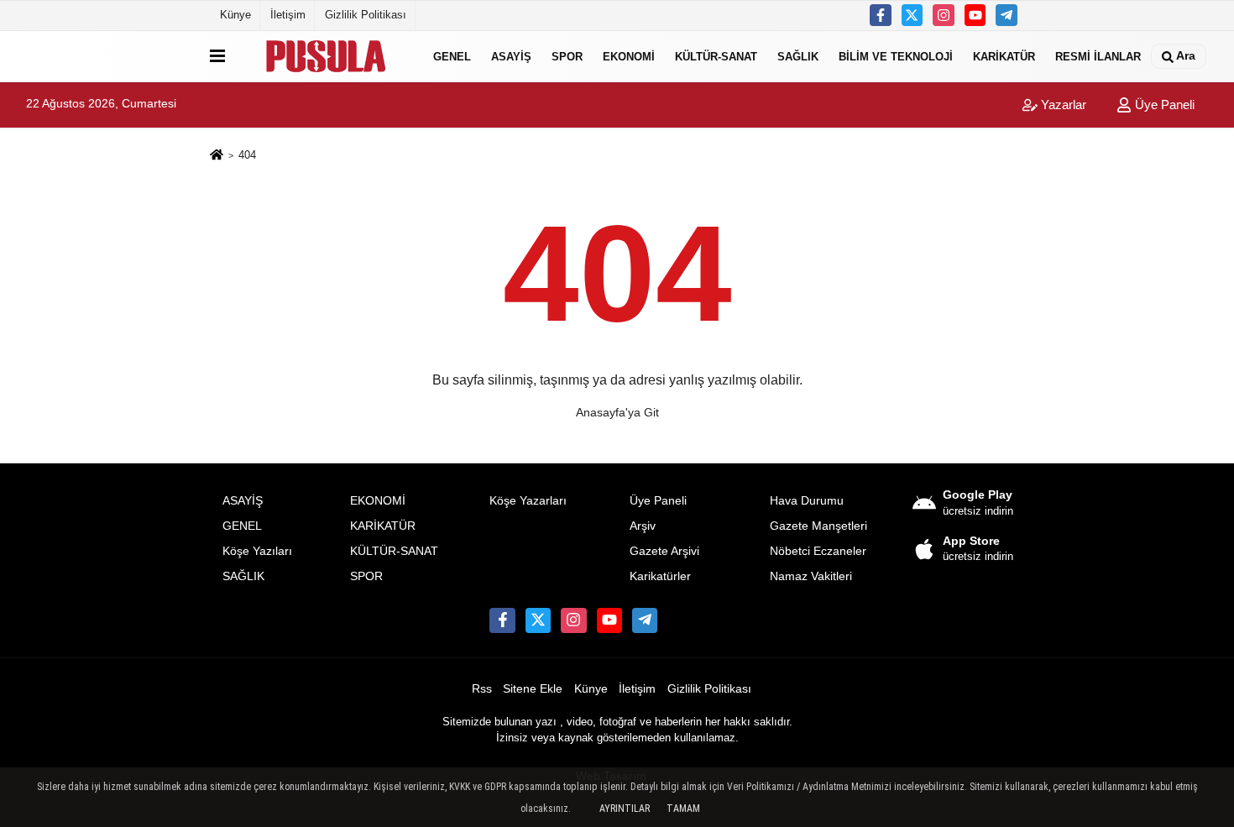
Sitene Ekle (532, 689)
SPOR (567, 56)
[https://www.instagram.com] (943, 15)
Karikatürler (660, 576)
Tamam (683, 808)
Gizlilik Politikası (365, 14)
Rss (482, 689)
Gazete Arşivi (664, 551)
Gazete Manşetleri (818, 526)
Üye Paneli (1163, 104)
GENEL (452, 56)
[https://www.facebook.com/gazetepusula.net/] (881, 15)
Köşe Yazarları (528, 501)
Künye (235, 14)
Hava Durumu (807, 501)
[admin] (1006, 15)
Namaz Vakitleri (811, 576)
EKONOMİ (629, 56)
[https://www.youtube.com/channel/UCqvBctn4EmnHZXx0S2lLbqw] (975, 15)
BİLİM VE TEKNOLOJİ (896, 56)
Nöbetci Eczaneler (818, 551)
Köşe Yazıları (257, 551)
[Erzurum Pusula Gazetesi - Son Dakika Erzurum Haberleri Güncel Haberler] (326, 56)
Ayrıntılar (624, 808)
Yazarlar (1062, 104)
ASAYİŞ (511, 56)
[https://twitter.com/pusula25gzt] (912, 15)
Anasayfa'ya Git (617, 412)
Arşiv (643, 526)
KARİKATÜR (1004, 56)
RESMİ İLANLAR (1098, 56)
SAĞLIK (797, 56)
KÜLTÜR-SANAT (716, 56)
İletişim (288, 14)
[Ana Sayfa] (216, 155)
